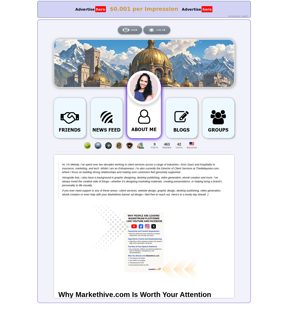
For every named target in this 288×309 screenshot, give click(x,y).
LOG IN (160, 30)
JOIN (134, 30)
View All (244, 16)
